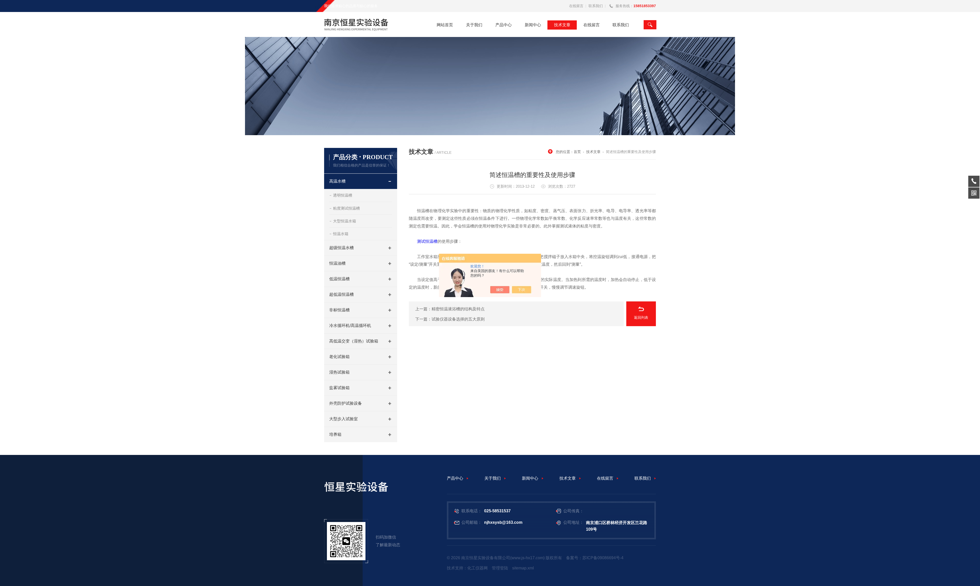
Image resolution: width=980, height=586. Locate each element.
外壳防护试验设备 (345, 403)
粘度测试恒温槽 (346, 208)
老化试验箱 (339, 356)
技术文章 (562, 25)
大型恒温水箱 (344, 221)
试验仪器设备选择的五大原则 (458, 319)
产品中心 (503, 25)
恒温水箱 (340, 234)
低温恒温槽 (339, 279)
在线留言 (576, 6)
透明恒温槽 (342, 195)
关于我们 (474, 25)
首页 (577, 152)
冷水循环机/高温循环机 (350, 325)
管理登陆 (500, 568)
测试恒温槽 (427, 241)
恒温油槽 (337, 263)
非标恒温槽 (339, 310)
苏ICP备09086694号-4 (602, 558)
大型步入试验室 (343, 419)
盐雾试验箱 (339, 388)
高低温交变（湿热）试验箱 (353, 341)
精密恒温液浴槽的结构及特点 (458, 309)
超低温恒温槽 (341, 294)
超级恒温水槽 (341, 248)
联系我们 (596, 6)
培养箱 (335, 434)
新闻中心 (533, 25)
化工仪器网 (477, 568)
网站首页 (445, 25)
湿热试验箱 (339, 372)
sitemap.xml (523, 568)
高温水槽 (337, 181)
